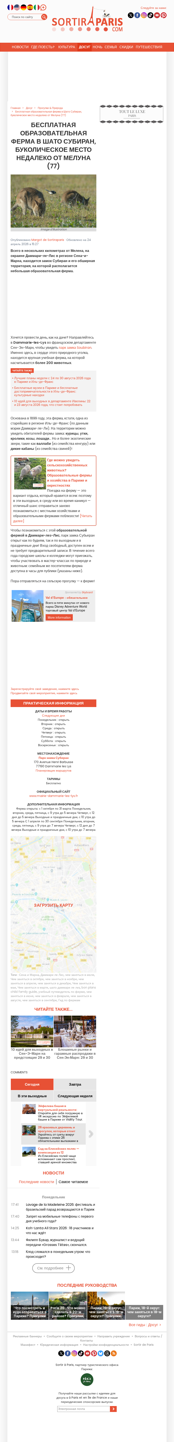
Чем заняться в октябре (27, 979)
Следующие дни (53, 715)
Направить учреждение (113, 1336)
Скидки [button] (126, 47)
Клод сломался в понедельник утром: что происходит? (58, 1254)
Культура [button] (66, 47)
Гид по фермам (69, 1000)
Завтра (75, 1084)
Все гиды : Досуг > (145, 1324)
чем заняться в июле (79, 975)
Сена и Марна (29, 975)
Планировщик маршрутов (53, 770)
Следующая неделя (75, 1096)
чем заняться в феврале (52, 996)
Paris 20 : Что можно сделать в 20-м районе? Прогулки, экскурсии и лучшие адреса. (68, 1312)
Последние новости (36, 1181)
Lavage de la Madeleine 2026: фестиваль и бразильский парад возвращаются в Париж (60, 1207)
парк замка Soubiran (75, 347)
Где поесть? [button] (43, 47)
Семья (111, 47)
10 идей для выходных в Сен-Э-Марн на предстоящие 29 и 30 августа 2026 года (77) (32, 1054)
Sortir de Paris (144, 1345)
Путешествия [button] (149, 47)
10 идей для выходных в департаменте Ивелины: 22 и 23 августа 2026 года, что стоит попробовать (52, 403)
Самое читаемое (73, 1181)
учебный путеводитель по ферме (61, 992)
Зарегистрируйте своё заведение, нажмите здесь (45, 689)
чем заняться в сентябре (39, 1000)
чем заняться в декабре (54, 983)
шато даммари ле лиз (65, 987)
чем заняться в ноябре (61, 979)
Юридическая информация (59, 1345)
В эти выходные (32, 1096)
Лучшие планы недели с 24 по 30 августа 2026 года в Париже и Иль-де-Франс (52, 380)
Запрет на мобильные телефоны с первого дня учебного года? (60, 1219)
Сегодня (32, 1084)
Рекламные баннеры (27, 1336)
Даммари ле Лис (52, 975)
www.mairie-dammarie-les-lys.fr (53, 796)
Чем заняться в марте (33, 987)
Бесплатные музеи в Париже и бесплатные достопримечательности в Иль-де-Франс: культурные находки (46, 391)
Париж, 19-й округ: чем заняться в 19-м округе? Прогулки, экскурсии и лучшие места (106, 1312)
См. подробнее (50, 1268)
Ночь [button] (97, 47)
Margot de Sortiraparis (47, 240)
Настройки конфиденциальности (106, 1345)
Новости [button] (20, 47)
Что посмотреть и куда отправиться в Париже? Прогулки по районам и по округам (29, 1312)
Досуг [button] (84, 47)
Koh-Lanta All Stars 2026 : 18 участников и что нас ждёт (60, 1230)
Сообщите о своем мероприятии (70, 1336)
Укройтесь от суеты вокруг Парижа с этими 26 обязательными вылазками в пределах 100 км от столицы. (58, 1139)
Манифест (28, 1345)
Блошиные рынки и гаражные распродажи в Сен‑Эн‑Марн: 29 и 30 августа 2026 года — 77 (75, 1054)
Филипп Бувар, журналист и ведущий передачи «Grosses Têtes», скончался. (56, 1242)
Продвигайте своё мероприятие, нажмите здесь (44, 693)
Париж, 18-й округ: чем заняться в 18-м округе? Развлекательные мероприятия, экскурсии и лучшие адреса (144, 1312)
